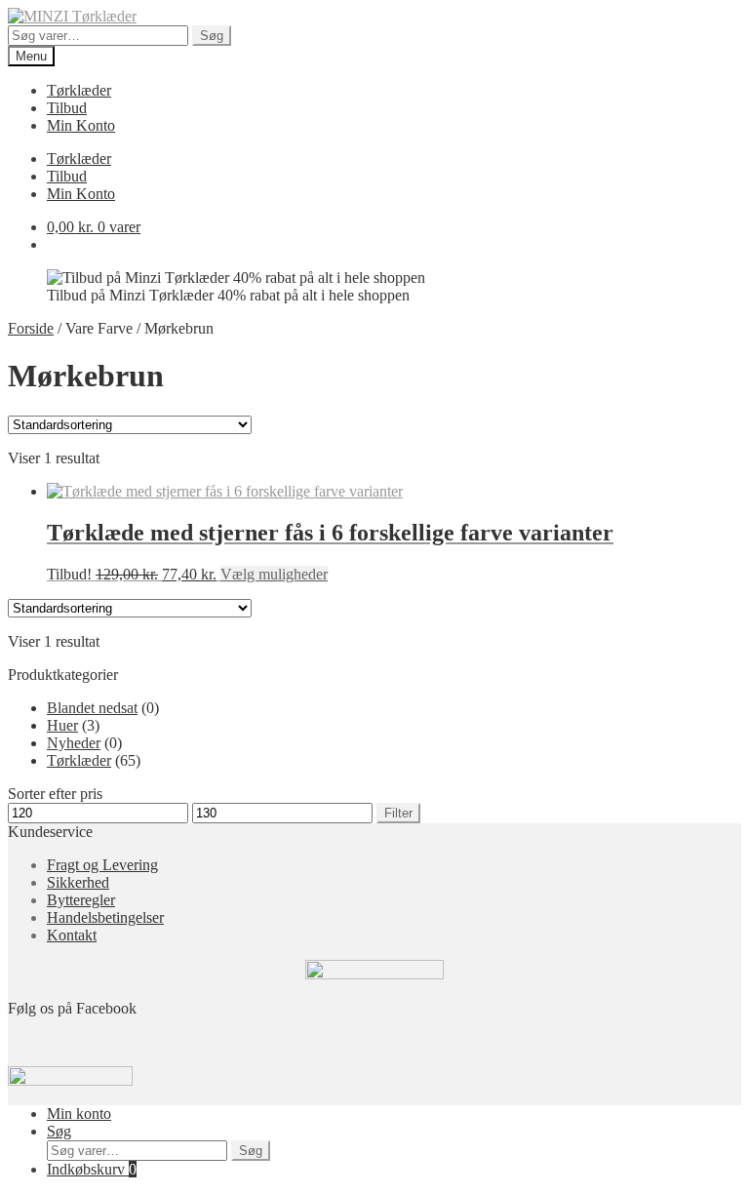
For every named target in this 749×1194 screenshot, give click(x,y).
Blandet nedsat (92, 707)
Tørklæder (79, 90)
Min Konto (81, 125)
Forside (31, 328)
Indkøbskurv (92, 1169)
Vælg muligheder (274, 574)
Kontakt (72, 935)
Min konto (79, 1113)
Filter (398, 813)
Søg (211, 35)
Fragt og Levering (102, 864)
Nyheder (73, 743)
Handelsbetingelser (105, 917)
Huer (62, 725)
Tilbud (67, 108)
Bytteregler (81, 900)
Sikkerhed (78, 882)
